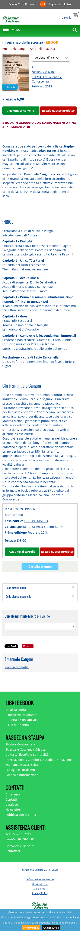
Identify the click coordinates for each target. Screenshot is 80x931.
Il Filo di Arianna (17, 725)
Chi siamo (13, 794)
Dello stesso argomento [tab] (18, 596)
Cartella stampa (40, 566)
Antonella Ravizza (42, 49)
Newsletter (13, 809)
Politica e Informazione (22, 775)
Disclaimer (40, 888)
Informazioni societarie (40, 879)
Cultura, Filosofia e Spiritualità (27, 754)
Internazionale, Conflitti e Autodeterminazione (39, 760)
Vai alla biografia (17, 667)
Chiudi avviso (51, 928)
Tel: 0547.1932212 (18, 834)
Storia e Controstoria (20, 744)
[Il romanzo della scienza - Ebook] (15, 72)
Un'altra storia (16, 710)
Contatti (11, 799)
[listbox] (51, 58)
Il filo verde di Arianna (21, 715)
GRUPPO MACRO (43, 72)
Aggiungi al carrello (20, 110)
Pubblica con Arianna (21, 815)
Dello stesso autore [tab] (16, 588)
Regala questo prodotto (58, 110)
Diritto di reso (40, 884)
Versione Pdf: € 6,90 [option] (47, 57)
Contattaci (13, 851)
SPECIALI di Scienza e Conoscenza (47, 79)
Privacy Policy (31, 928)
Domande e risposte (20, 846)
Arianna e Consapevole (22, 720)
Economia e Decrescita (22, 765)
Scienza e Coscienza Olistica (26, 749)
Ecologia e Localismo (20, 770)
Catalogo (12, 805)
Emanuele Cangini (15, 49)
